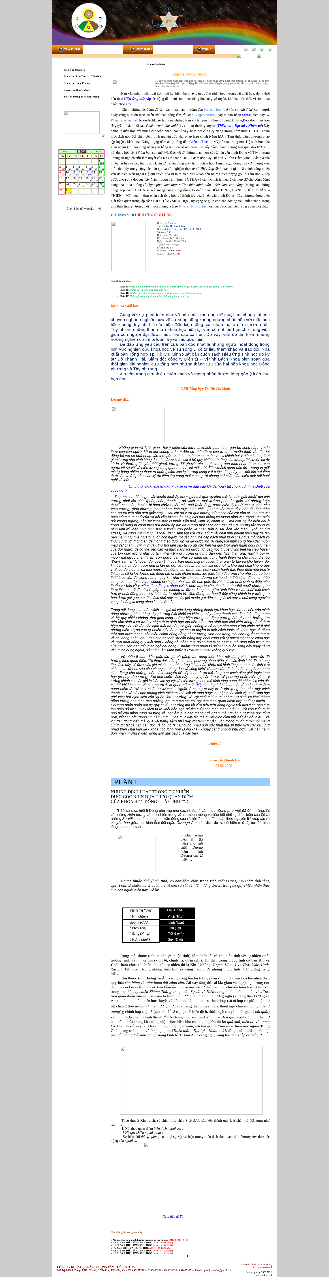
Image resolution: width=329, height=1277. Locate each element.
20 (88, 179)
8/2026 (82, 151)
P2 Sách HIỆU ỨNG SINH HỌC (131, 1248)
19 (81, 179)
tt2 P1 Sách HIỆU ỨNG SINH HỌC (133, 1250)
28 (94, 185)
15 (101, 173)
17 (68, 179)
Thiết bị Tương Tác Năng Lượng (81, 96)
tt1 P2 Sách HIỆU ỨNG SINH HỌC (133, 1245)
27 (88, 185)
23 (62, 185)
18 (75, 179)
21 (94, 179)
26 (81, 185)
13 (88, 173)
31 (68, 191)
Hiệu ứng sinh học (156, 64)
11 (75, 173)
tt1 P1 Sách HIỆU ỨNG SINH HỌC (133, 1253)
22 (101, 179)
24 (68, 185)
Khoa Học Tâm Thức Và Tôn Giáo (83, 76)
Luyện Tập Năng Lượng (77, 90)
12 (81, 173)
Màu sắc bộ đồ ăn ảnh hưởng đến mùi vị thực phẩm (141, 1239)
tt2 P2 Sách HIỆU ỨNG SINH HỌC (133, 1242)
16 (62, 179)
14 (94, 173)
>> (99, 151)
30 (62, 191)
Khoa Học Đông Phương (77, 83)
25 (75, 185)
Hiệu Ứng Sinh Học (74, 69)
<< (64, 151)
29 (101, 185)
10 (68, 173)
